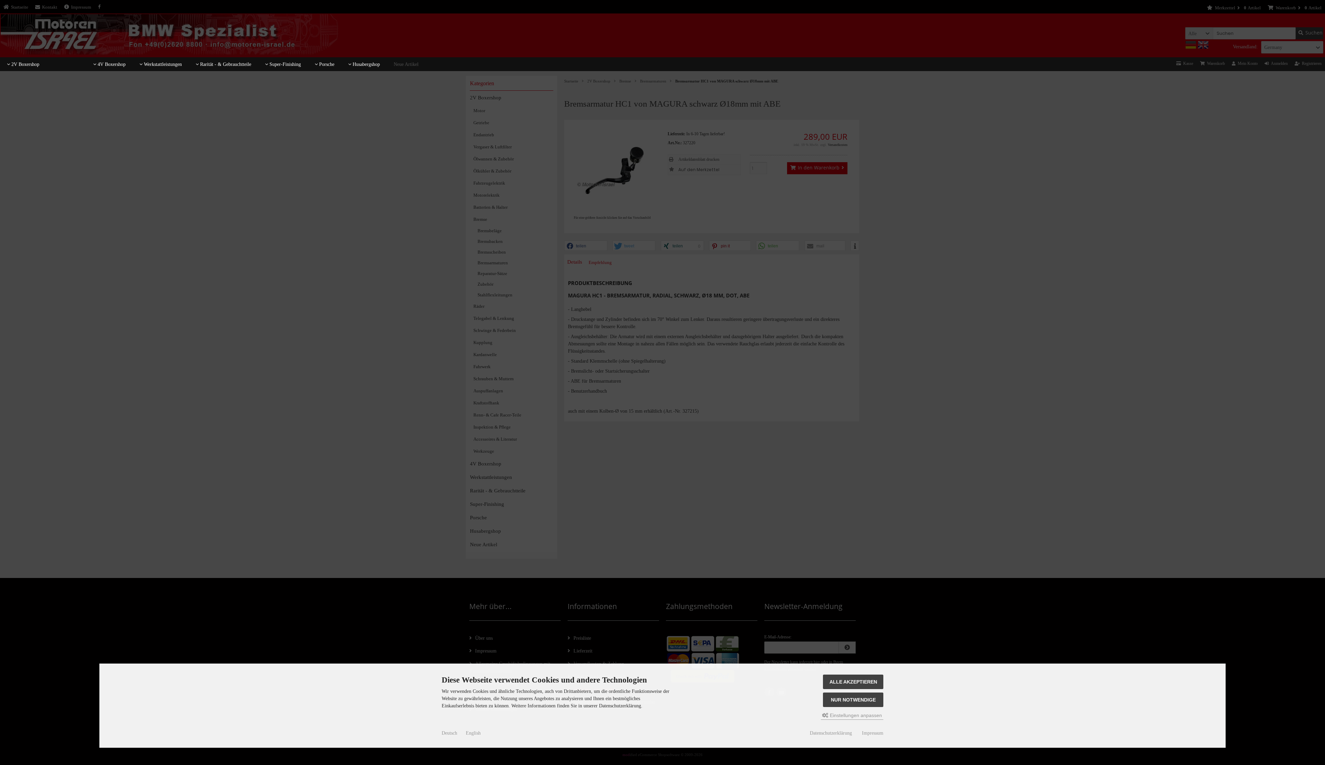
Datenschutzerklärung (831, 733)
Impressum (872, 733)
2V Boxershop (24, 64)
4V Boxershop (111, 64)
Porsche (326, 64)
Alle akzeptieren (853, 682)
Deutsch (449, 733)
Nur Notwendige (853, 700)
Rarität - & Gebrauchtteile (225, 64)
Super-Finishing (284, 64)
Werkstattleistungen (162, 64)
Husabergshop (365, 64)
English (473, 733)
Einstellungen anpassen (855, 715)
